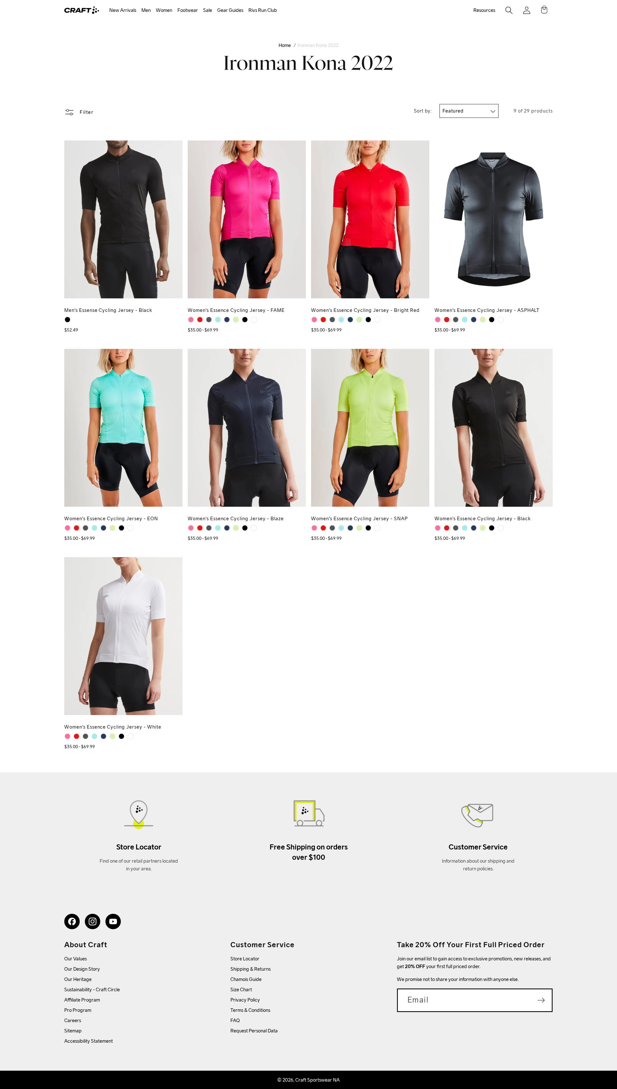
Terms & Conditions (250, 1010)
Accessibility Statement (88, 1041)
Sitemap (73, 1031)
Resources (484, 10)
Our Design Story (82, 969)
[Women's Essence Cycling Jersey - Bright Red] (200, 319)
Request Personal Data (254, 1031)
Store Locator (244, 959)
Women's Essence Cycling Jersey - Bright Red (365, 310)
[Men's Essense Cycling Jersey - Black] (67, 319)
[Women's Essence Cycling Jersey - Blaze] (227, 319)
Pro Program (77, 1010)
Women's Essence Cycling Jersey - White (112, 727)
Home (285, 45)
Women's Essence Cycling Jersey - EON (111, 518)
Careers (72, 1020)
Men (146, 10)
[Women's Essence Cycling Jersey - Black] (245, 319)
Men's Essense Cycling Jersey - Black (108, 310)
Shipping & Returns (250, 969)
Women (164, 10)
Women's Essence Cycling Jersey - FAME (236, 310)
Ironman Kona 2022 (318, 45)
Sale (207, 10)
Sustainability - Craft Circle (92, 989)
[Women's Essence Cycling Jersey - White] (254, 319)
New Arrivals (122, 10)
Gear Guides (230, 10)
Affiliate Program (82, 1000)
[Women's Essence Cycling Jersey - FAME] (191, 319)
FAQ (235, 1020)
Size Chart (241, 989)
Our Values (75, 959)
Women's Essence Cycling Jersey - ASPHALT (487, 310)
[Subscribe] (541, 1000)
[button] (122, 10)
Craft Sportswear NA (317, 1080)
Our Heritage (78, 979)
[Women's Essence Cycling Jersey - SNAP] (236, 319)
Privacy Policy (245, 1000)
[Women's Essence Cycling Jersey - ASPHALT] (209, 319)
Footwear (187, 10)
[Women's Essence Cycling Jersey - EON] (218, 319)
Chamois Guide (246, 979)
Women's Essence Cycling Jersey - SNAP (359, 518)
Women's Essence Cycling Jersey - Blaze (235, 518)
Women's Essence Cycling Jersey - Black (482, 518)
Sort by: (423, 111)
